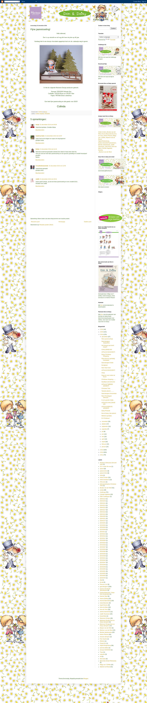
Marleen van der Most (105, 152)
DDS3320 (103, 540)
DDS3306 (103, 527)
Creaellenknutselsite (42, 166)
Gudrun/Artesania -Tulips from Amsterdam (107, 593)
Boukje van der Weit (106, 488)
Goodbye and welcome (108, 382)
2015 (102, 332)
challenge (103, 492)
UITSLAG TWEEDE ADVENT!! (107, 385)
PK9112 (102, 641)
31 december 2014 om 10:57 (53, 136)
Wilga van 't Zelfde (105, 664)
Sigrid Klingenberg (105, 645)
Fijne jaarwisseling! (107, 339)
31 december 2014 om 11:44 (48, 149)
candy (101, 490)
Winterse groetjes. (106, 416)
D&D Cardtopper (105, 496)
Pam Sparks (103, 639)
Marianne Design (105, 618)
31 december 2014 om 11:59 (57, 166)
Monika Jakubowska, (104, 144)
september (105, 426)
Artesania (102, 482)
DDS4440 (103, 578)
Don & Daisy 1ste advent (108, 413)
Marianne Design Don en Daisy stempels (107, 621)
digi (101, 580)
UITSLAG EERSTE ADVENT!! (106, 407)
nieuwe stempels (105, 637)
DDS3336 (103, 553)
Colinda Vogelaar (39, 113)
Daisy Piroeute (105, 410)
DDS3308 (103, 529)
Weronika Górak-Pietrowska (108, 661)
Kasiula (100, 150)
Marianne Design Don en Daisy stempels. (107, 624)
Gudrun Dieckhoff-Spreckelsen (105, 589)
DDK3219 (103, 514)
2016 (102, 329)
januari (104, 446)
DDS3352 (103, 573)
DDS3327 (103, 547)
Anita (101, 475)
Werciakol (103, 658)
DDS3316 (103, 536)
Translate (112, 39)
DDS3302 (103, 525)
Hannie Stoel (104, 596)
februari (104, 444)
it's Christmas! (105, 418)
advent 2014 (103, 473)
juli (103, 431)
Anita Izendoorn (104, 479)
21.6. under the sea (105, 466)
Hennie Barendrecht (107, 134)
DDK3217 (103, 510)
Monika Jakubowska (106, 632)
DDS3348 (103, 564)
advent (102, 468)
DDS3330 (103, 551)
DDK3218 (103, 512)
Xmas (103, 373)
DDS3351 (103, 571)
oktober (104, 424)
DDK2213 (103, 499)
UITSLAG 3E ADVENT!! (108, 370)
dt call (101, 582)
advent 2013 (103, 471)
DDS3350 (103, 569)
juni (103, 434)
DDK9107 (103, 521)
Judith (37, 179)
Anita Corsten (102, 132)
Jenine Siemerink (105, 611)
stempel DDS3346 (105, 650)
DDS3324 (103, 543)
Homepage (62, 221)
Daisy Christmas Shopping (106, 355)
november (105, 421)
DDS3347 (103, 562)
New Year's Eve (106, 368)
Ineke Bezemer (104, 603)
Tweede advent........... (107, 391)
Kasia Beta (103, 616)
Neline (37, 149)
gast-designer (104, 586)
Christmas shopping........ (108, 379)
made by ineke (40, 136)
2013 (102, 450)
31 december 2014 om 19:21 (48, 179)
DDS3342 (103, 558)
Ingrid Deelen (104, 605)
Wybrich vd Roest (105, 667)
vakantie (102, 654)
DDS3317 (103, 538)
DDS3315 (103, 534)
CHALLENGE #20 (106, 349)
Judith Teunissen (105, 614)
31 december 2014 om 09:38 (48, 124)
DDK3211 (103, 503)
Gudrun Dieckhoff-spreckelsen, (107, 143)
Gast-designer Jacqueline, (105, 342)
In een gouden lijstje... (107, 400)
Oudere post (87, 221)
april (103, 439)
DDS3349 (103, 567)
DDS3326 (47, 113)
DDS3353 (103, 575)
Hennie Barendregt (105, 600)
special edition (104, 648)
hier (102, 305)
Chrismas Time (105, 388)
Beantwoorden (40, 130)
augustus (104, 429)
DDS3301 (103, 523)
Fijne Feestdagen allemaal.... (106, 396)
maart (103, 441)
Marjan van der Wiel (106, 628)
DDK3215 (103, 507)
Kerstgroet (104, 365)
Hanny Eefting (104, 598)
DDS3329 (103, 549)
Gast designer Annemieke (109, 393)
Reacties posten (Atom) (46, 225)
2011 (102, 455)
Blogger (86, 678)
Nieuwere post (35, 221)
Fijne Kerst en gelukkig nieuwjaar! (108, 359)
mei (103, 436)
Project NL (103, 643)
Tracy (101, 652)
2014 (102, 334)
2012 (102, 452)
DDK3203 (103, 501)
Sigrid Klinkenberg (103, 141)
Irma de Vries (104, 609)
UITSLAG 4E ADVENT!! (108, 352)
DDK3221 (103, 518)
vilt (100, 656)
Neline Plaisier (108, 135)
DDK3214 (103, 505)
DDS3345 (103, 560)
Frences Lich (103, 584)
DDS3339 (103, 556)
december (105, 336)
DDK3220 (103, 516)
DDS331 (102, 532)
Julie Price (108, 146)
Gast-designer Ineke (107, 362)
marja (37, 124)
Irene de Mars (104, 607)
